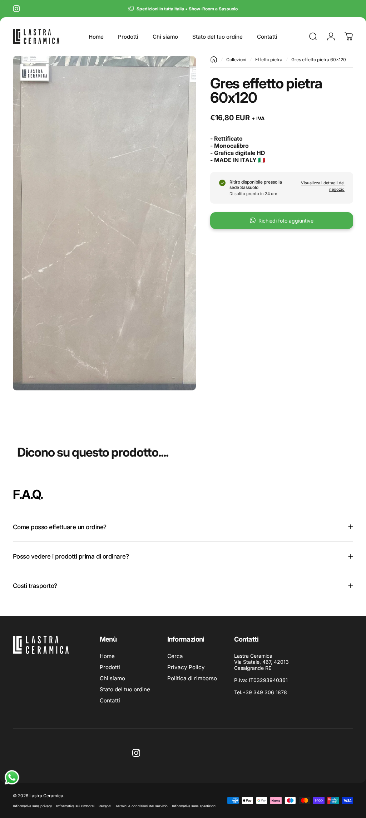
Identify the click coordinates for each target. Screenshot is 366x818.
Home (107, 656)
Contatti (110, 700)
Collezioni (236, 59)
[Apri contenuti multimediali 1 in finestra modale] (104, 223)
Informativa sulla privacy (32, 806)
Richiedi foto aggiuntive (285, 221)
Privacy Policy (186, 667)
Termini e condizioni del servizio (141, 806)
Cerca (175, 656)
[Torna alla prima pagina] (213, 59)
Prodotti (110, 667)
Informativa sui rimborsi (75, 806)
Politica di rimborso (192, 678)
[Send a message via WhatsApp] (12, 777)
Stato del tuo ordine (125, 689)
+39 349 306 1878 (264, 692)
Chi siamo (112, 678)
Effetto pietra (268, 59)
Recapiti (105, 806)
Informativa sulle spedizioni (194, 806)
